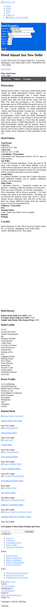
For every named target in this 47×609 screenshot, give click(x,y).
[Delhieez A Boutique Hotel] (12, 500)
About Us (10, 538)
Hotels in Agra (12, 556)
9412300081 (6, 69)
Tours (8, 11)
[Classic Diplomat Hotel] (11, 464)
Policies (17, 79)
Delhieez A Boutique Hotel (12, 505)
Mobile (4, 36)
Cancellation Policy (13, 543)
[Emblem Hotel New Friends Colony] (16, 512)
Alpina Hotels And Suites (11, 421)
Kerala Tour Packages (14, 575)
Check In (5, 29)
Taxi (8, 13)
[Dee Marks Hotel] (9, 488)
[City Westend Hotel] (10, 452)
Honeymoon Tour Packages (17, 573)
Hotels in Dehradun (14, 560)
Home (8, 6)
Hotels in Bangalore (14, 558)
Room (4, 39)
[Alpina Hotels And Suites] (12, 416)
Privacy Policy (12, 545)
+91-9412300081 (21, 17)
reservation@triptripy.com (11, 595)
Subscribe (29, 532)
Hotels (8, 8)
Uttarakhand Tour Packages (17, 577)
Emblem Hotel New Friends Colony (16, 517)
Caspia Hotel (6, 445)
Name (4, 34)
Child (4, 44)
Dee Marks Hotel (8, 493)
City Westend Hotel (9, 457)
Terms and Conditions (14, 547)
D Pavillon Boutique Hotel (12, 481)
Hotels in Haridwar (13, 565)
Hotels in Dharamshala (15, 562)
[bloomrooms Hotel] (9, 428)
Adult (4, 41)
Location (27, 79)
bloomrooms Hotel (9, 433)
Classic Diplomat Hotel (10, 469)
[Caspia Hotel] (7, 440)
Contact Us (10, 15)
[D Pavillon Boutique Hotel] (12, 476)
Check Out (6, 31)
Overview (7, 79)
